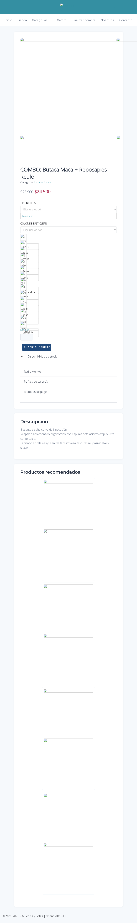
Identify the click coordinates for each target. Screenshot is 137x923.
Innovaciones (42, 182)
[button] (68, 372)
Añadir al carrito (37, 347)
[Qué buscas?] (115, 6)
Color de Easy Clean (33, 223)
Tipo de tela (27, 203)
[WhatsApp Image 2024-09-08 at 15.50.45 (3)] (68, 40)
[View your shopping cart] (122, 6)
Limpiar (24, 329)
